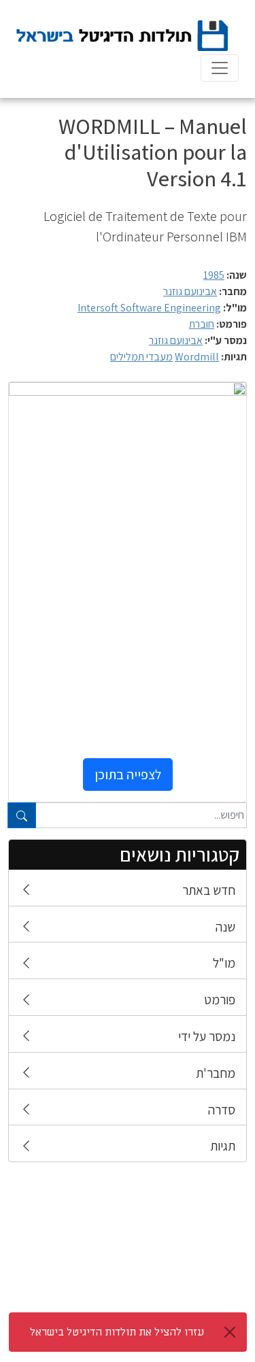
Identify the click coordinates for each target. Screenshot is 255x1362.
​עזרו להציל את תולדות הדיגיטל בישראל (117, 1332)
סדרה (221, 1110)
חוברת (201, 324)
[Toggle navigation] (220, 68)
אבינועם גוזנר (190, 291)
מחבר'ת (215, 1073)
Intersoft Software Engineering (149, 308)
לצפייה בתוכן (128, 774)
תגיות (222, 1146)
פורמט (219, 999)
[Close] (230, 1332)
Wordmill (197, 357)
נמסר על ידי (206, 1036)
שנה (225, 927)
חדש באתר (208, 890)
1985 (213, 275)
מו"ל (224, 963)
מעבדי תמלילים (141, 357)
